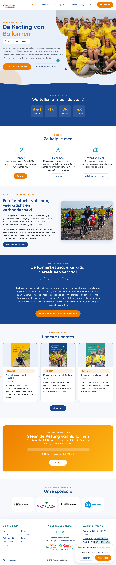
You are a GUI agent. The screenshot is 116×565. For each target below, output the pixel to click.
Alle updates (58, 408)
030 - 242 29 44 (99, 531)
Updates (62, 5)
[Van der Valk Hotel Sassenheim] (69, 504)
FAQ (82, 5)
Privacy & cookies (9, 560)
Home (34, 5)
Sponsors (74, 5)
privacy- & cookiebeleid (99, 552)
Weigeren (85, 558)
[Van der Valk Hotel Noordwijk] (23, 504)
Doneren (106, 5)
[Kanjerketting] (66, 547)
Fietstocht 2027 (47, 5)
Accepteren (103, 558)
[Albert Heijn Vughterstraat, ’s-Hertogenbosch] (93, 504)
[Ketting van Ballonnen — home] (9, 5)
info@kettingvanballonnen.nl (95, 538)
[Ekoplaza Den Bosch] (46, 504)
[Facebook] (56, 531)
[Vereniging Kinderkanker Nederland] (51, 547)
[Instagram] (63, 531)
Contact (90, 5)
